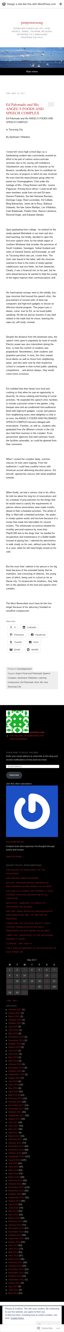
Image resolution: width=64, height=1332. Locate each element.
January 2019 (15, 1064)
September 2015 (16, 1197)
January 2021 (15, 1020)
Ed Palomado (27, 682)
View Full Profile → (15, 856)
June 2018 (13, 1084)
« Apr (8, 1000)
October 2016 (15, 1153)
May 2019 (13, 1057)
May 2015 (13, 1211)
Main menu (32, 71)
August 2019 (14, 1047)
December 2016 (16, 1146)
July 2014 (13, 1245)
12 (39, 975)
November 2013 (16, 1272)
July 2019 (13, 1050)
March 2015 (14, 1218)
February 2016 (15, 1180)
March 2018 (14, 1095)
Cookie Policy (17, 1318)
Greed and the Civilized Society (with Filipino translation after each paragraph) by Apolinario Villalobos (28, 927)
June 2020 (13, 1030)
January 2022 (15, 1009)
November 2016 (16, 1150)
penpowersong (32, 22)
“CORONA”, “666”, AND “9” (19, 944)
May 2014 (13, 1252)
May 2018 (13, 1088)
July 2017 (13, 1122)
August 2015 (14, 1201)
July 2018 (13, 1081)
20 (47, 981)
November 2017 (16, 1108)
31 (24, 992)
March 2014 (14, 1259)
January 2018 (15, 1102)
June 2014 (13, 1249)
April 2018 (13, 1091)
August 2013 (14, 1283)
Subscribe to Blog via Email (22, 752)
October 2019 (15, 1044)
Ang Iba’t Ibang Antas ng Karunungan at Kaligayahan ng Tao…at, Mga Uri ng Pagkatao (29, 915)
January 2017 (15, 1143)
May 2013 (13, 1293)
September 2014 (16, 1238)
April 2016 (13, 1173)
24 (24, 987)
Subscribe (14, 775)
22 (10, 987)
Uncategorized (24, 669)
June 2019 (13, 1054)
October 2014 (15, 1235)
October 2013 (15, 1276)
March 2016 (14, 1177)
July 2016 (13, 1163)
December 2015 (16, 1187)
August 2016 (14, 1160)
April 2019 (13, 1061)
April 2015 (13, 1214)
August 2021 (14, 1013)
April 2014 (13, 1255)
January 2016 (15, 1184)
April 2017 (13, 1132)
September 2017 (16, 1115)
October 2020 (15, 1023)
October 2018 (15, 1071)
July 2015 (13, 1204)
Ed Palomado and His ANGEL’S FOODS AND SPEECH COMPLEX (25, 108)
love (46, 682)
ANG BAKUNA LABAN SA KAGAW (22, 878)
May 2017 (13, 1129)
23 (17, 987)
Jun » (15, 1000)
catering (42, 678)
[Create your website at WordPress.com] (32, 4)
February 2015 (15, 1221)
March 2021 (14, 1016)
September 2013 (16, 1279)
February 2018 (15, 1098)
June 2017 (13, 1126)
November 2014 (16, 1232)
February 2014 (15, 1262)
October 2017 (15, 1112)
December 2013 (16, 1269)
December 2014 (16, 1228)
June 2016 (13, 1166)
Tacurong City (14, 686)
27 (47, 987)
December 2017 (16, 1105)
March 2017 (14, 1136)
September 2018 (16, 1074)
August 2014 (14, 1242)
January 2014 (15, 1266)
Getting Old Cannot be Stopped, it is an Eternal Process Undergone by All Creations (29, 894)
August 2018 (14, 1078)
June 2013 (13, 1290)
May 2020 (13, 1033)
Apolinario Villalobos (27, 678)
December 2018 (16, 1068)
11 (32, 975)
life (41, 682)
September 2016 (16, 1156)
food (37, 682)
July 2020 (13, 1026)
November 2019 (16, 1040)
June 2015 (13, 1208)
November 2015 (16, 1190)
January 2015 (15, 1225)
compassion (13, 682)
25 (32, 987)
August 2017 (14, 1119)
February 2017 (15, 1139)
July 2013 (13, 1286)
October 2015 (15, 1194)
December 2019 (16, 1037)
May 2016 (13, 1170)
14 (54, 975)
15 (10, 981)
